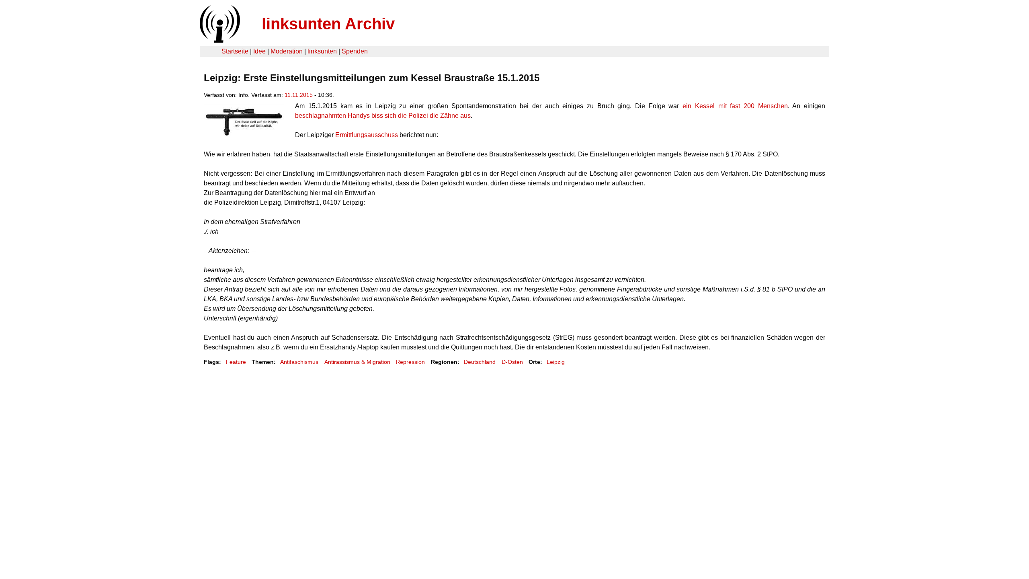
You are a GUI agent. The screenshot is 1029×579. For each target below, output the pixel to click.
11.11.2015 (299, 95)
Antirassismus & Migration (357, 362)
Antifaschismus (299, 362)
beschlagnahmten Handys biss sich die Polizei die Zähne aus (383, 115)
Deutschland (480, 362)
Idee (259, 51)
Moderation (287, 51)
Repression (410, 362)
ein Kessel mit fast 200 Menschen (735, 106)
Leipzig (556, 362)
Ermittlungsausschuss (366, 134)
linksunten (322, 51)
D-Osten (512, 362)
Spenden (355, 51)
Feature (236, 362)
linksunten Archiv (328, 24)
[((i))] (219, 40)
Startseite (234, 51)
